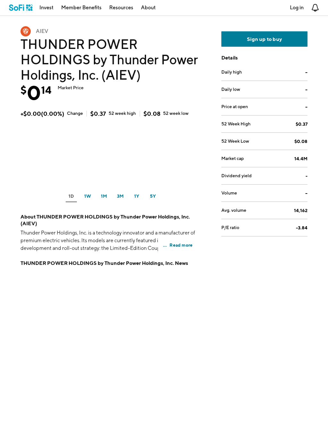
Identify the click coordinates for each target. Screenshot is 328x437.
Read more (181, 245)
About (148, 7)
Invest (46, 7)
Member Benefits (81, 7)
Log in (297, 7)
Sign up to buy (264, 39)
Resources (121, 7)
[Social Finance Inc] (21, 7)
